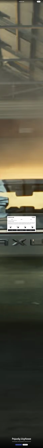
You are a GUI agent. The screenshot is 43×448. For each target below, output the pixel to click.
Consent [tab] (12, 219)
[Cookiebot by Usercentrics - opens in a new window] (32, 217)
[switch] (18, 227)
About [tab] (31, 219)
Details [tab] (21, 219)
